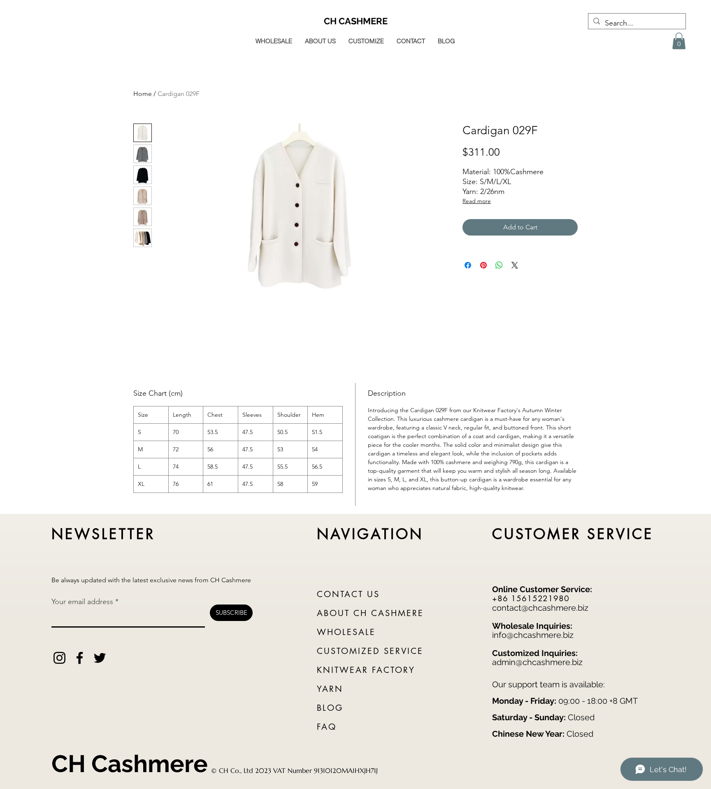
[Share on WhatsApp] (499, 265)
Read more (476, 201)
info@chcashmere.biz (533, 635)
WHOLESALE (346, 632)
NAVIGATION (370, 534)
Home (142, 94)
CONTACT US (348, 594)
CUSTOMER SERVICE (573, 534)
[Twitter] (100, 658)
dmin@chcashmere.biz (540, 662)
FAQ (327, 726)
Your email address (82, 601)
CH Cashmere (129, 763)
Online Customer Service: (542, 589)
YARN (330, 689)
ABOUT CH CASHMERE (370, 613)
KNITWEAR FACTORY (366, 670)
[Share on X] (515, 265)
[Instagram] (59, 658)
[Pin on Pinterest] (483, 265)
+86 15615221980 (530, 598)
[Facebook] (80, 658)
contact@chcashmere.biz (540, 608)
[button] (679, 41)
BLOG (330, 708)
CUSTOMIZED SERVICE (370, 651)
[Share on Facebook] (468, 265)
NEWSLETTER (103, 534)
